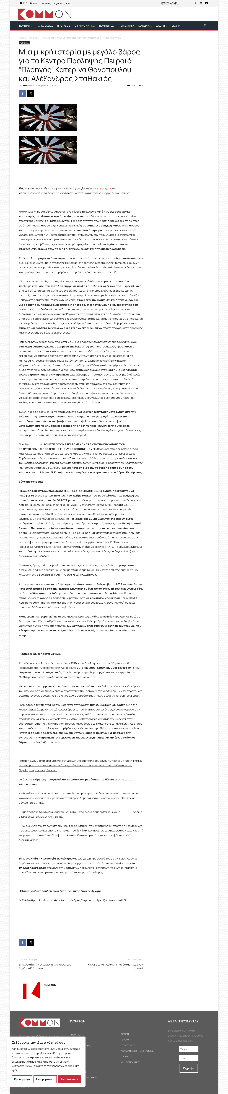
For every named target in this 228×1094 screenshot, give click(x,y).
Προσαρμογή (22, 1079)
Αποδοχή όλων (69, 1079)
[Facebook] (195, 3)
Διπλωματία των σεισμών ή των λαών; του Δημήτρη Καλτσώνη (45, 966)
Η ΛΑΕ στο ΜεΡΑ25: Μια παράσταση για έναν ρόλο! (115, 966)
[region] (46, 1062)
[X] (201, 3)
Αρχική (22, 37)
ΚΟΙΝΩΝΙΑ (34, 37)
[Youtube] (206, 3)
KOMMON (27, 85)
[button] (205, 26)
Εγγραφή (188, 1068)
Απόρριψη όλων (45, 1079)
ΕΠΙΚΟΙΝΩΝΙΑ (169, 3)
